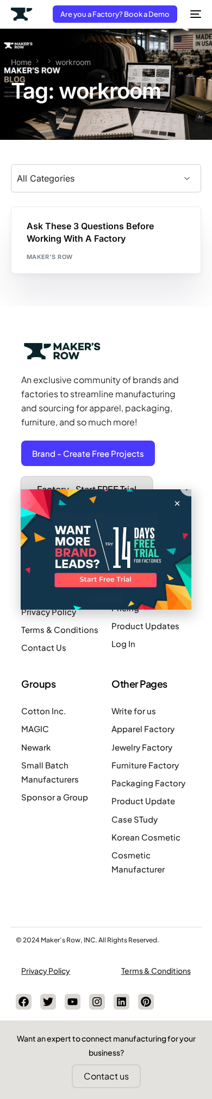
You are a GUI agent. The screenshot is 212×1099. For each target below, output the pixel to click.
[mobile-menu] (194, 14)
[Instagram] (97, 1002)
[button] (177, 503)
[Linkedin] (121, 1002)
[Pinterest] (146, 1002)
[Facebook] (24, 1002)
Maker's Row (50, 257)
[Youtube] (72, 1002)
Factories (47, 230)
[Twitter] (48, 1002)
